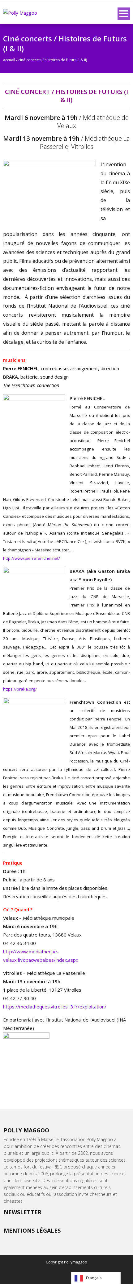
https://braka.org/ (20, 689)
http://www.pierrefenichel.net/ (31, 558)
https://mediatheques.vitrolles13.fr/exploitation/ (54, 1006)
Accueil (9, 60)
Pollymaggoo (75, 1262)
